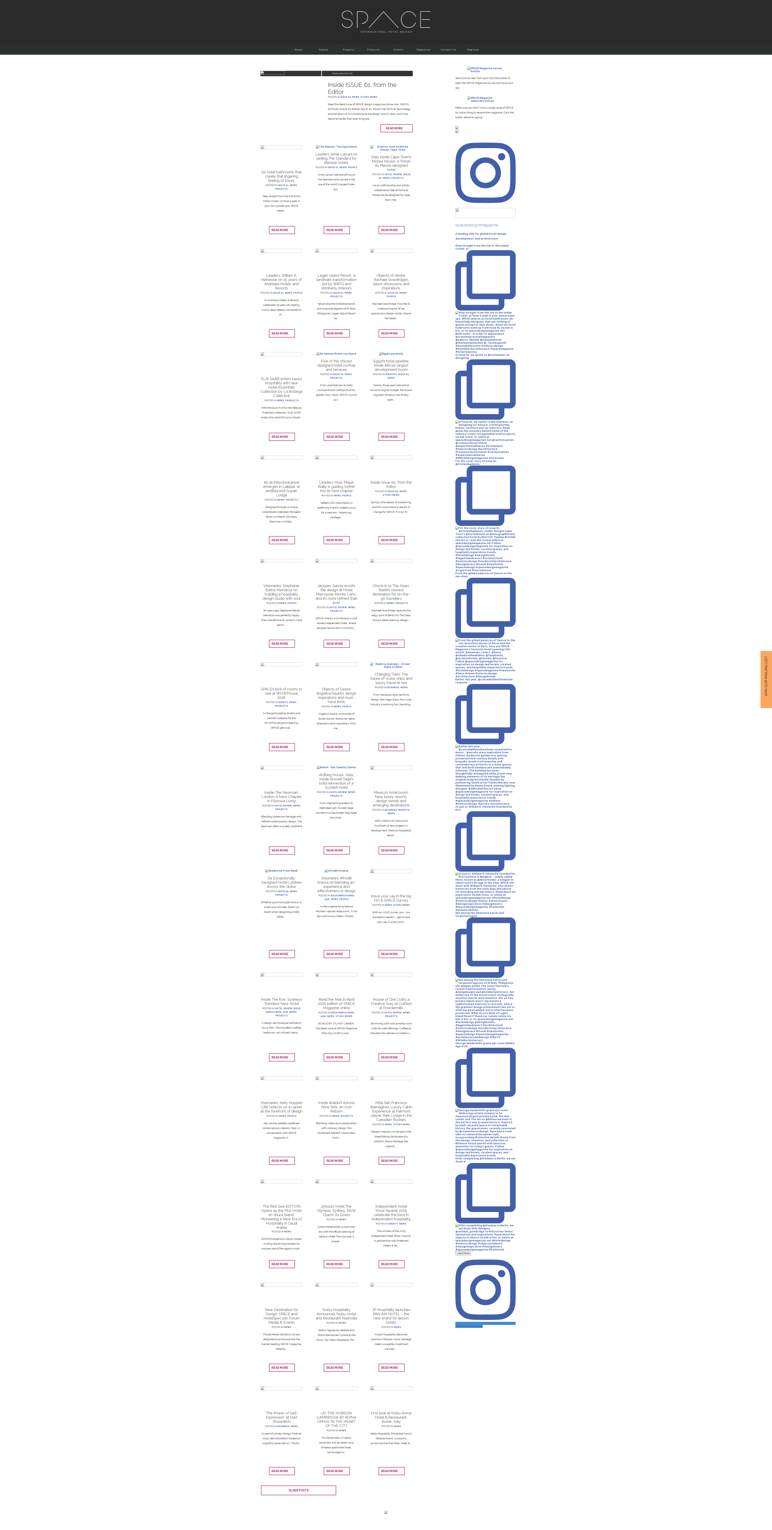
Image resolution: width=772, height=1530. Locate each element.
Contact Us (448, 49)
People (324, 49)
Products (373, 49)
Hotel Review (393, 174)
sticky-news (368, 97)
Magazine (423, 49)
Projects (348, 49)
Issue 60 (393, 293)
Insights (391, 374)
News (299, 49)
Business (393, 687)
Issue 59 (283, 891)
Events (398, 49)
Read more (395, 128)
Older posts (298, 1490)
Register (473, 49)
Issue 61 (345, 97)
